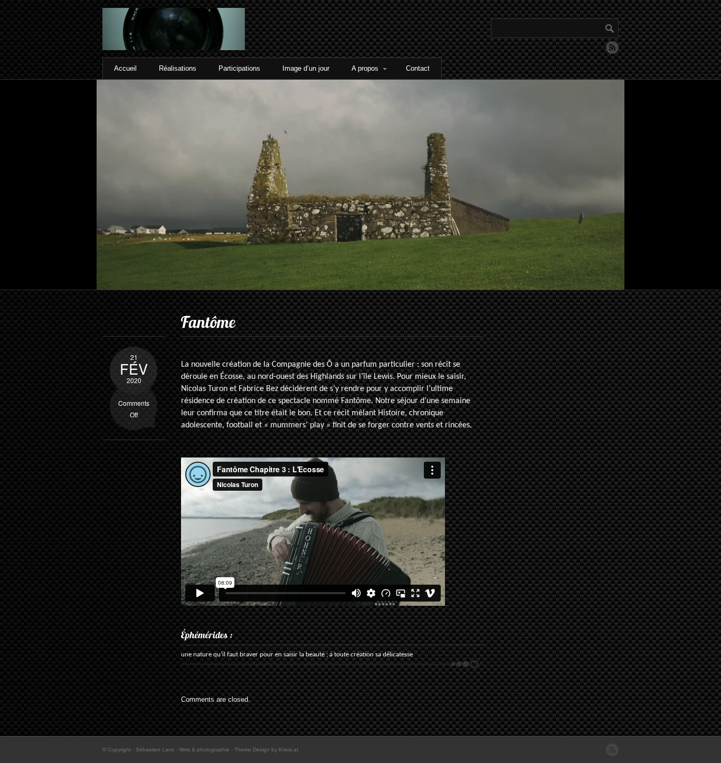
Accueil (125, 68)
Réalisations (177, 68)
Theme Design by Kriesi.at (266, 749)
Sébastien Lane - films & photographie (183, 749)
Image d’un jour (305, 68)
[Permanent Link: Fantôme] (208, 322)
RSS (612, 47)
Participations (239, 68)
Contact (418, 68)
